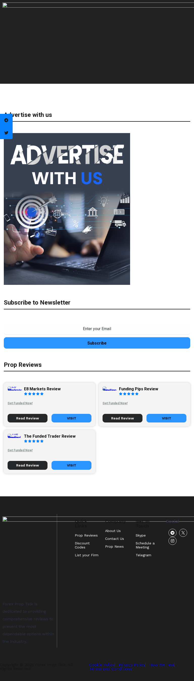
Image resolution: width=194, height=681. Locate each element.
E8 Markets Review (42, 389)
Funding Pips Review (138, 389)
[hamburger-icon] (185, 42)
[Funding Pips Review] (111, 390)
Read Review (27, 418)
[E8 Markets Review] (16, 390)
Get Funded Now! (20, 403)
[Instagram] (172, 541)
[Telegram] (172, 533)
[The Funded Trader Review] (16, 437)
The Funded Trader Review (50, 436)
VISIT (71, 418)
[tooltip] (6, 120)
